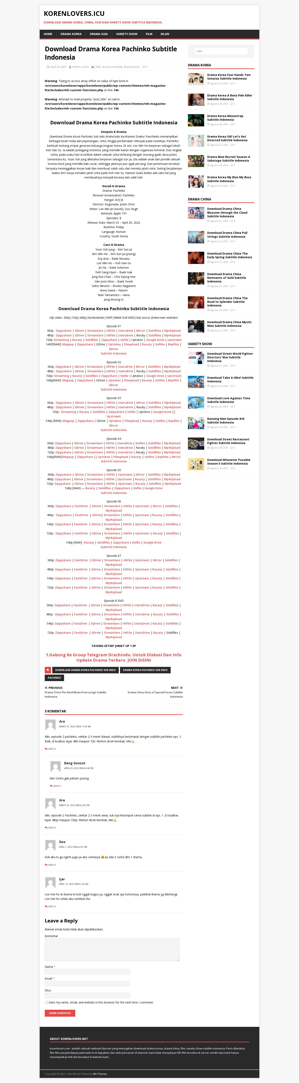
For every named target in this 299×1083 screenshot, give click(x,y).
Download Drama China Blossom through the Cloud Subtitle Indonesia (227, 212)
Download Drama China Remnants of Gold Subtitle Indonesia (226, 277)
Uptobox (114, 344)
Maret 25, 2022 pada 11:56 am (75, 726)
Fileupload (131, 344)
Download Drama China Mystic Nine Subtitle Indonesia (229, 324)
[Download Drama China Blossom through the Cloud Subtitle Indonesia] (196, 217)
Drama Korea (199, 65)
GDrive (80, 331)
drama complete (112, 67)
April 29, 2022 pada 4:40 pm (78, 768)
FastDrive (81, 506)
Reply (52, 749)
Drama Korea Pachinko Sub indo (145, 670)
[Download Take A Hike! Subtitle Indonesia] (196, 385)
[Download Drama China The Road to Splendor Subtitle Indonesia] (196, 306)
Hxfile (124, 340)
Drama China (199, 199)
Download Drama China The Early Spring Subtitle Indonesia (229, 255)
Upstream (174, 340)
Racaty (77, 340)
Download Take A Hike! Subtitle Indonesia (230, 379)
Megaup (68, 344)
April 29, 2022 (58, 67)
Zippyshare (64, 331)
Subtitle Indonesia (114, 353)
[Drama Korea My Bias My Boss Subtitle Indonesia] (196, 185)
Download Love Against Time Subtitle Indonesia (228, 400)
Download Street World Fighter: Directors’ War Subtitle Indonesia (230, 357)
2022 (98, 67)
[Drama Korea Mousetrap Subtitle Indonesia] (196, 124)
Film (149, 34)
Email (49, 978)
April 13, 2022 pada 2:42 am (73, 884)
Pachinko (54, 677)
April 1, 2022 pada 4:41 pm (73, 847)
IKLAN (165, 34)
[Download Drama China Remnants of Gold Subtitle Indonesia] (196, 282)
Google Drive (155, 340)
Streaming (61, 340)
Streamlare (95, 331)
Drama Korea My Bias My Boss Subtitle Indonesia (229, 179)
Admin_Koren (80, 67)
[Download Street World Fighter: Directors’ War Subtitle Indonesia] (196, 361)
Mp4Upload (172, 331)
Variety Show (126, 34)
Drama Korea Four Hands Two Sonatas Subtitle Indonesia (229, 76)
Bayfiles (173, 344)
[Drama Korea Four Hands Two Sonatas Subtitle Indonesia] (196, 83)
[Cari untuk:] (221, 51)
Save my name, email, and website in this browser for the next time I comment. (101, 1002)
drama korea (71, 34)
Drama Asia (99, 34)
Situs (48, 990)
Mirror (140, 331)
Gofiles (160, 344)
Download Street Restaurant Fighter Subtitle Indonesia (228, 441)
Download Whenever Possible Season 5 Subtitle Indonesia (228, 461)
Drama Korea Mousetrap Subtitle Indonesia (225, 117)
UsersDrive (141, 605)
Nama (49, 967)
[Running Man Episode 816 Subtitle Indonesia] (196, 427)
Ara (62, 721)
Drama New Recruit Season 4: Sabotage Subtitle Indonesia (228, 158)
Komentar (51, 936)
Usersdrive (125, 331)
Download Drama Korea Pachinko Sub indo (85, 670)
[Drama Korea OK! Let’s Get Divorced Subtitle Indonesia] (196, 144)
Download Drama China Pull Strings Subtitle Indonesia (227, 234)
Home (48, 34)
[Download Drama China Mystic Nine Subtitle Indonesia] (196, 330)
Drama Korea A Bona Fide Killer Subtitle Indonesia (229, 97)
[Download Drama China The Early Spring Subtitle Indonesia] (196, 261)
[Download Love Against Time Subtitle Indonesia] (196, 406)
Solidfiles (154, 331)
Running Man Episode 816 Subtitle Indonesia (225, 420)
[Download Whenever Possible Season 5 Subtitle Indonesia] (196, 468)
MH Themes (100, 1074)
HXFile (111, 331)
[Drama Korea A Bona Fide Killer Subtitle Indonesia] (196, 103)
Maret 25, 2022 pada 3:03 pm (74, 805)
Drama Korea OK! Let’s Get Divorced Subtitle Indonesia (227, 138)
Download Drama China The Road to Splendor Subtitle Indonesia (227, 301)
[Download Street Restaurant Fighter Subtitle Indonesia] (196, 447)
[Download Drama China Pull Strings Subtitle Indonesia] (196, 241)
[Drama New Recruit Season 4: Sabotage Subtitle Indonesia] (196, 165)
